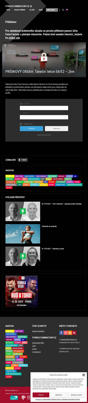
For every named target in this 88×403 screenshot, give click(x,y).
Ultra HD (44, 185)
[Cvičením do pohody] (31, 245)
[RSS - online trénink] (74, 333)
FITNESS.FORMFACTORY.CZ (17, 6)
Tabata (70, 182)
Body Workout (41, 176)
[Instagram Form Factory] (66, 333)
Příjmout (41, 395)
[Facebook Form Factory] (61, 333)
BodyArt (61, 176)
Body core (19, 176)
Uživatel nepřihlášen (38, 331)
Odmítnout (58, 395)
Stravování (61, 182)
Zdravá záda (61, 185)
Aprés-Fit (10, 176)
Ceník (41, 10)
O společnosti (36, 352)
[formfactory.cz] (14, 396)
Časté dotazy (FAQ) (38, 343)
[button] (84, 375)
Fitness (18, 179)
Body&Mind (52, 176)
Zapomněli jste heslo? (44, 135)
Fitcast (10, 179)
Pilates (68, 179)
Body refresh (30, 176)
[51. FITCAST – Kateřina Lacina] (34, 268)
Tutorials (35, 185)
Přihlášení (51, 10)
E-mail (26, 104)
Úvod (8, 10)
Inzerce (34, 349)
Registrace (56, 128)
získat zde (14, 37)
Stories (52, 182)
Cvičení (69, 176)
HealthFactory (34, 179)
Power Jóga (29, 182)
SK (46, 182)
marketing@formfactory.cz (69, 339)
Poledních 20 (11, 182)
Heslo (26, 113)
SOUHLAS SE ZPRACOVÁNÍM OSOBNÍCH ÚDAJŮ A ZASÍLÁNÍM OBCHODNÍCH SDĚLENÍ (58, 399)
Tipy (19, 185)
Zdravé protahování (74, 185)
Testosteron (11, 185)
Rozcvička (39, 182)
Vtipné (52, 185)
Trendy (26, 185)
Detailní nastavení (76, 395)
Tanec (77, 182)
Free (25, 179)
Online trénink (19, 10)
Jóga (48, 179)
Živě (33, 10)
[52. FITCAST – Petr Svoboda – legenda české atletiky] (43, 223)
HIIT (43, 179)
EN (75, 176)
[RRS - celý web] (70, 333)
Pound (20, 182)
